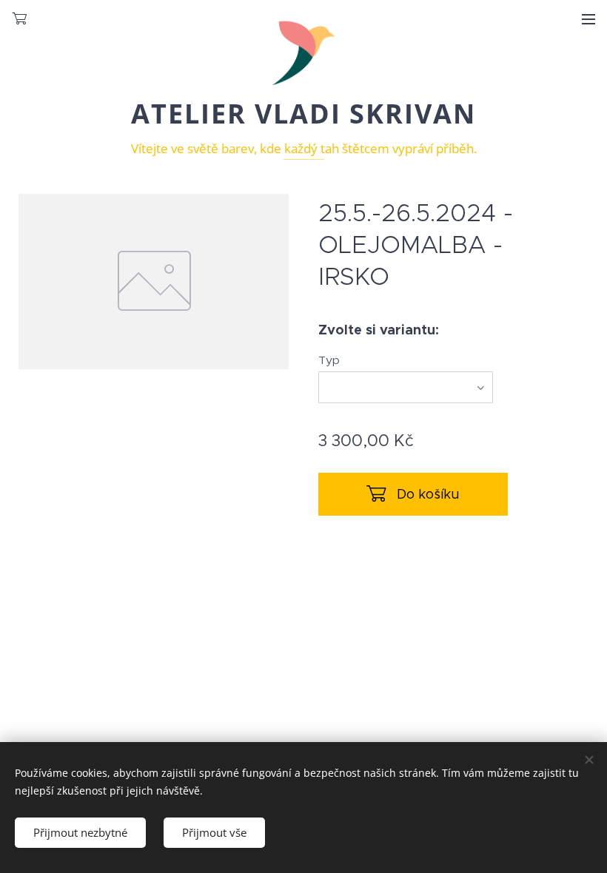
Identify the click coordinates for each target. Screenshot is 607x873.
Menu (588, 18)
